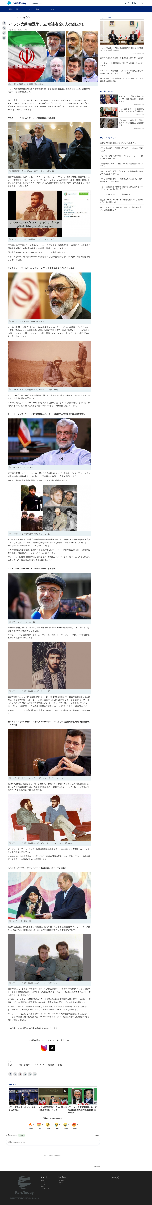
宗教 (37, 9)
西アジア (19, 9)
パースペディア (48, 9)
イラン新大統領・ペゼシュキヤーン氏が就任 (23, 1108)
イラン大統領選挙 (24, 1065)
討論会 (60, 1065)
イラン (29, 9)
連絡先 (61, 1182)
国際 (11, 9)
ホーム (127, 3)
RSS (60, 1184)
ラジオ (134, 3)
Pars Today (18, 3)
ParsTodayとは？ (64, 1180)
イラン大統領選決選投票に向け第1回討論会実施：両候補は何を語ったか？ (82, 1110)
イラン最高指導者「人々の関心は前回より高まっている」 (52, 1108)
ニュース (13, 17)
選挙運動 (51, 1065)
